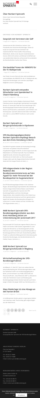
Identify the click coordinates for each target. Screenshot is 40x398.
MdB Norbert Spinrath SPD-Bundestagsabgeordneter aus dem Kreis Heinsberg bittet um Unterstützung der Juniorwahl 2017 (19, 214)
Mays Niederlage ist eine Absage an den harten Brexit (19, 290)
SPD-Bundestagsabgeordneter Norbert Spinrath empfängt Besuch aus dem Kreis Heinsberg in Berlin (19, 137)
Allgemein (14, 41)
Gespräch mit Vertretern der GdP (18, 39)
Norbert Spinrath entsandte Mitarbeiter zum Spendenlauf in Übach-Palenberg (17, 92)
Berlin (12, 142)
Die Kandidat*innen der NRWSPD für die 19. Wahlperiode (19, 68)
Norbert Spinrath (25, 41)
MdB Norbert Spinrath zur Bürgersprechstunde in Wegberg (18, 247)
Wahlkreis (17, 142)
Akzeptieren (21, 395)
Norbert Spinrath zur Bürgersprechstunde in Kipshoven (18, 124)
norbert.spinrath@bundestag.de (16, 359)
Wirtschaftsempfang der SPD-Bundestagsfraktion (16, 259)
